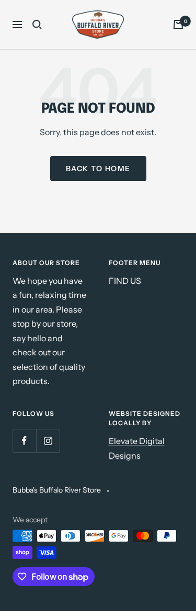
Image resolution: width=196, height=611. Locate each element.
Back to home (98, 168)
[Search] (37, 24)
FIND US (125, 280)
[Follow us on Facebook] (24, 440)
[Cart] (178, 24)
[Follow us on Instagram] (48, 440)
